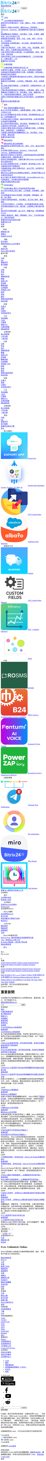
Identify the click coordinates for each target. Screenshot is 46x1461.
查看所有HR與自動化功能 (10, 220)
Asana (3, 1318)
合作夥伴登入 (6, 1357)
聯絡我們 (4, 1269)
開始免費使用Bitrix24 (9, 1002)
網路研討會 (5, 1278)
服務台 (3, 1275)
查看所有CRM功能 (8, 61)
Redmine (4, 1333)
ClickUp (4, 1320)
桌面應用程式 (6, 1344)
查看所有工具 (6, 222)
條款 (7, 1363)
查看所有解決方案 (8, 426)
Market (3, 1339)
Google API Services (8, 1348)
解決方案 (4, 1295)
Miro (2, 1335)
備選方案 (4, 1300)
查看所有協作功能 (8, 137)
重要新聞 (4, 1029)
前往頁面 (4, 1229)
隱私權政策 (9, 1365)
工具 (2, 1262)
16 (9, 1233)
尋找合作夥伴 (6, 1352)
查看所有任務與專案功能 (10, 101)
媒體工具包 (5, 1266)
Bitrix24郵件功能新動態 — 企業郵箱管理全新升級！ (20, 1179)
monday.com (5, 1322)
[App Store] (7, 1380)
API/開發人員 (6, 1346)
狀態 (2, 1287)
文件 (2, 1313)
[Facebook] (6, 1392)
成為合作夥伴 (6, 1354)
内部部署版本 (6, 1309)
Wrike (3, 1329)
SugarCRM (5, 1331)
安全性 (7, 1369)
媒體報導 (4, 1271)
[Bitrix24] (10, 4)
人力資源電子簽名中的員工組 (12, 1220)
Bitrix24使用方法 (7, 1302)
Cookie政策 (12, 1446)
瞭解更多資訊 (35, 1452)
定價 (2, 224)
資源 (2, 1304)
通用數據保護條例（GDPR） (16, 1367)
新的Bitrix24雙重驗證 (9, 1094)
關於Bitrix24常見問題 (9, 1112)
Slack (3, 1327)
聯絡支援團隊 (6, 1282)
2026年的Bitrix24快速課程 (10, 1032)
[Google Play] (8, 1385)
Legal (7, 1361)
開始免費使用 (6, 6)
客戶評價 (4, 1298)
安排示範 (4, 1284)
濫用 (7, 1371)
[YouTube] (8, 1398)
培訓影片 (4, 1280)
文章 (2, 1293)
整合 (2, 428)
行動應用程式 (6, 1341)
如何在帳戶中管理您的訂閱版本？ (14, 1134)
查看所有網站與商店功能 (10, 182)
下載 (2, 1311)
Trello (3, 1325)
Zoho (2, 1324)
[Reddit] (7, 1404)
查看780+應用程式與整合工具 (12, 890)
